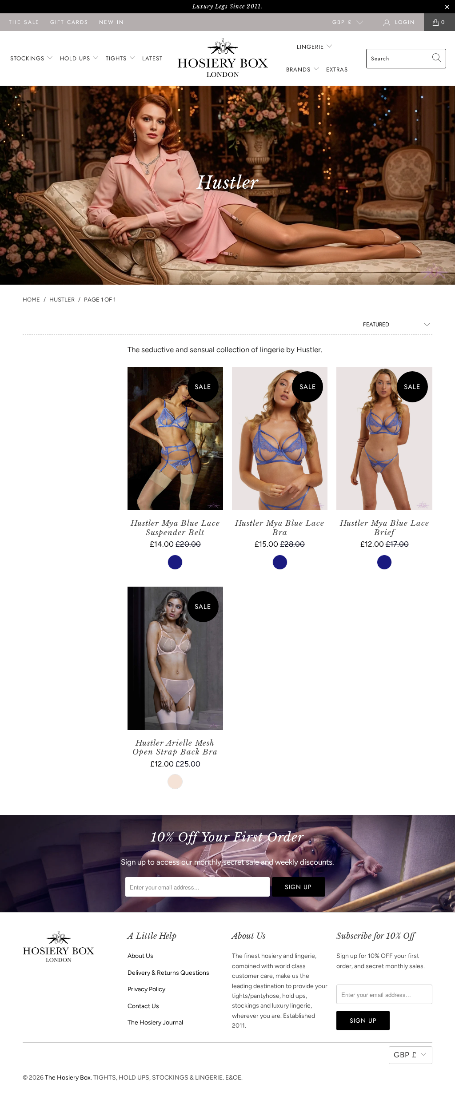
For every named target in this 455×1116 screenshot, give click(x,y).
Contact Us (143, 1006)
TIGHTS (117, 58)
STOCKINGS (28, 58)
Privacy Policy (146, 989)
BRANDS (298, 69)
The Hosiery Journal (155, 1022)
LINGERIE (311, 47)
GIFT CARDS (69, 22)
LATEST (152, 58)
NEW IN (111, 22)
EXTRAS (337, 69)
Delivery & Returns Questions (168, 973)
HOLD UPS (76, 58)
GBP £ (342, 22)
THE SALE (24, 22)
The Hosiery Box (68, 1077)
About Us (140, 956)
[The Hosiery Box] (222, 58)
